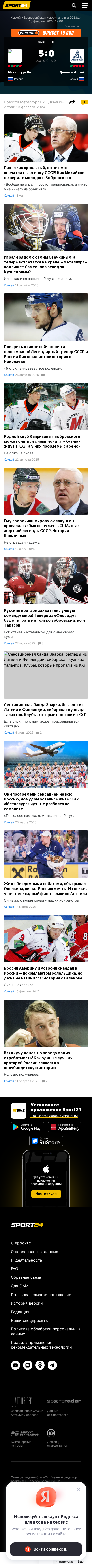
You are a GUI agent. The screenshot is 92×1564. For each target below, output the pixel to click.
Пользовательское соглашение (41, 1294)
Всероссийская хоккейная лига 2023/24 (53, 17)
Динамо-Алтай (71, 72)
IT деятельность (26, 1260)
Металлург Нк (19, 72)
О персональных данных (34, 1251)
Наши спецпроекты (30, 1320)
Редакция (20, 1311)
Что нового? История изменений (54, 1116)
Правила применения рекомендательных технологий (41, 1344)
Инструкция (46, 1193)
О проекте (21, 1243)
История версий (27, 1303)
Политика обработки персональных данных (45, 1331)
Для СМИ (20, 1285)
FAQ (14, 1268)
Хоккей (16, 17)
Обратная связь (26, 1277)
